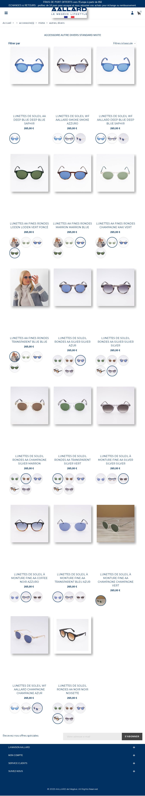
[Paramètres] (6, 12)
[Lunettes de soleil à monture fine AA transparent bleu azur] (100, 478)
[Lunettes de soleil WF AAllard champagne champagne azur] (80, 138)
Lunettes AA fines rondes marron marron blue (72, 225)
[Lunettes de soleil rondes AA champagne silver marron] (69, 360)
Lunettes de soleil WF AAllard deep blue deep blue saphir (115, 120)
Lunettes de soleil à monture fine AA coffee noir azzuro (29, 578)
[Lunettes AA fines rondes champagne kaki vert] (26, 242)
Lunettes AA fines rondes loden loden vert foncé (29, 225)
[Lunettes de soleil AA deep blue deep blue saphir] (29, 79)
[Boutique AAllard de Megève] (69, 12)
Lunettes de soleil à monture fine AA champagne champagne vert (116, 580)
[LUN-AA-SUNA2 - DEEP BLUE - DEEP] (14, 138)
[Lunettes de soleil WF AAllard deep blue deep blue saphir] (58, 138)
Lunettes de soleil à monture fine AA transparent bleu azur (72, 578)
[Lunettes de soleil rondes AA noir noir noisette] (58, 371)
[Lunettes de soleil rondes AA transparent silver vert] (58, 360)
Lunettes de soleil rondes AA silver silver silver (116, 341)
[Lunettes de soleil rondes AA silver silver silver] (69, 371)
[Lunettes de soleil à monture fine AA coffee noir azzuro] (112, 478)
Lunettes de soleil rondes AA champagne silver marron (29, 460)
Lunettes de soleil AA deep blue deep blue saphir (29, 120)
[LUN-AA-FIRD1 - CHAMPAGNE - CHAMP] (100, 600)
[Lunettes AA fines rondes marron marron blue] (37, 242)
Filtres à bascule (123, 43)
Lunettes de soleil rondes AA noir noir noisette (72, 689)
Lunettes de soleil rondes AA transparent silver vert (72, 460)
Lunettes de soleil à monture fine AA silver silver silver (115, 460)
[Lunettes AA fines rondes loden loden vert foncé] (29, 186)
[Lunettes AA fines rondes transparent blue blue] (14, 242)
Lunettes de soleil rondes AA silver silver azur (72, 341)
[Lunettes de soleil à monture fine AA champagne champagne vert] (115, 537)
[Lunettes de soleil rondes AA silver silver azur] (72, 301)
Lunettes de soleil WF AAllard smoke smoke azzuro (72, 120)
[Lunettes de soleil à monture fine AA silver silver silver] (115, 419)
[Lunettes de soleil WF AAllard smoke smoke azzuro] (72, 79)
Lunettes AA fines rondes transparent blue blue (29, 339)
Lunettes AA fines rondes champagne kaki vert (115, 225)
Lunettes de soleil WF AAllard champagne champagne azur (29, 689)
